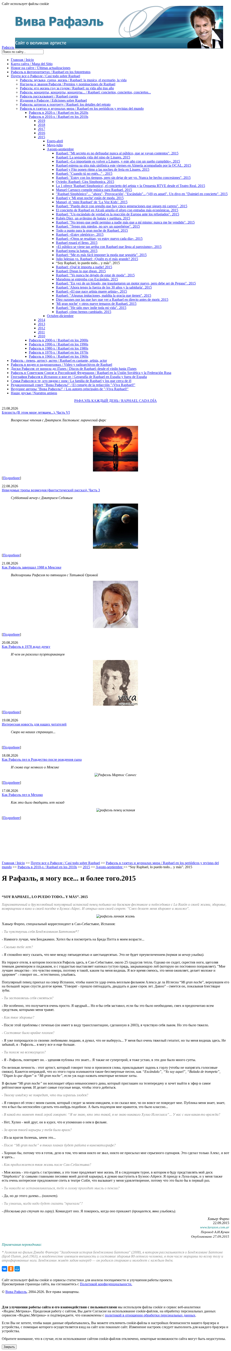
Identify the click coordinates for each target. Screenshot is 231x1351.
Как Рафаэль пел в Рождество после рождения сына (42, 759)
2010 (41, 336)
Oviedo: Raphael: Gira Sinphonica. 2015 (85, 182)
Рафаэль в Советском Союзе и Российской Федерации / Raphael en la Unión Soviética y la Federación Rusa (91, 373)
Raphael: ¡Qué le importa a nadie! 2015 (84, 267)
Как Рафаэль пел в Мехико (22, 795)
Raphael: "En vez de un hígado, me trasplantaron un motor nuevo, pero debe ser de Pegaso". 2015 (126, 283)
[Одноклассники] (11, 1269)
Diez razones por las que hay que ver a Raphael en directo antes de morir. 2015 (112, 299)
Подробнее (11, 478)
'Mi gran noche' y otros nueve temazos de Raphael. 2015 (96, 304)
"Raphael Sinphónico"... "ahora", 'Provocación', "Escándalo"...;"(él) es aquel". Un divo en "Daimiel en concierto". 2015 (142, 194)
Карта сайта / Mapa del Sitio (32, 64)
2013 (41, 324)
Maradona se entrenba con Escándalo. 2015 (87, 279)
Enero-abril (55, 141)
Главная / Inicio (22, 60)
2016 (41, 133)
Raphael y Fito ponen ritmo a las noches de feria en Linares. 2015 (102, 169)
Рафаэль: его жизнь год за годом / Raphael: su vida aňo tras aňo (67, 88)
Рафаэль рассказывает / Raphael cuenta (49, 96)
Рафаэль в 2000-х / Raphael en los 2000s (58, 340)
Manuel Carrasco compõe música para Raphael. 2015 (94, 190)
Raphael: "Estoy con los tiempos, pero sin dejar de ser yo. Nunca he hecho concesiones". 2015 (123, 178)
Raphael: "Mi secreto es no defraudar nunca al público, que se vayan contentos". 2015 (117, 153)
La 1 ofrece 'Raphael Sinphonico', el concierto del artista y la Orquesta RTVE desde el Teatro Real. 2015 (130, 186)
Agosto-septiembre (60, 149)
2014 (41, 320)
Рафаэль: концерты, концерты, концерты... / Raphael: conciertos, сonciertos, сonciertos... (85, 92)
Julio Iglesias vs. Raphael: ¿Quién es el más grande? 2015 (97, 259)
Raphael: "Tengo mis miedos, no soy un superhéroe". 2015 (98, 226)
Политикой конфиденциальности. (106, 1284)
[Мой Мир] (17, 1269)
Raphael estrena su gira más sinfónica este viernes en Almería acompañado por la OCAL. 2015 (123, 165)
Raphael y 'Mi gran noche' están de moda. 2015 (90, 198)
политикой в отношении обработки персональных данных (150, 1315)
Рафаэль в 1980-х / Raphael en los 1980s (58, 348)
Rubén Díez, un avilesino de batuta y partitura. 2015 (93, 218)
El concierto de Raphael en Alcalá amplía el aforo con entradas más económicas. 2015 (117, 210)
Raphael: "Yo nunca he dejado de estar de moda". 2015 (95, 275)
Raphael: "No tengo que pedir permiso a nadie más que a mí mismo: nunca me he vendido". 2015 (125, 222)
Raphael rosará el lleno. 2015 (76, 243)
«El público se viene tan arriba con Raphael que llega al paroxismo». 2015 (109, 247)
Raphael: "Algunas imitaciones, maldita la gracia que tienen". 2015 (103, 295)
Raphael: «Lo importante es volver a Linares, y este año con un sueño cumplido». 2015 (118, 161)
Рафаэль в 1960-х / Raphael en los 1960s (58, 356)
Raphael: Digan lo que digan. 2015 (81, 271)
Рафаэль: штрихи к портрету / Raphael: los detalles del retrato (65, 104)
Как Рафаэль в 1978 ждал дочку (26, 647)
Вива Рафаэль (16, 1292)
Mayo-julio (55, 145)
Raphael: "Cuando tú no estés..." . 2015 (84, 173)
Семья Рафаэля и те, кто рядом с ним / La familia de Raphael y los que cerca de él (71, 381)
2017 (41, 129)
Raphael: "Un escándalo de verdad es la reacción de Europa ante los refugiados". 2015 (117, 214)
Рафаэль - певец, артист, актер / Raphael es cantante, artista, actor (59, 360)
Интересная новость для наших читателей (34, 724)
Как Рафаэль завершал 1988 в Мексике (31, 567)
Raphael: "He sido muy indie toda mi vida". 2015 (91, 308)
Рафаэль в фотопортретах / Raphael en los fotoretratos (50, 72)
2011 (41, 332)
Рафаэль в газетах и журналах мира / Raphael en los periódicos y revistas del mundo (82, 108)
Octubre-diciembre (60, 316)
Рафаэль (8, 47)
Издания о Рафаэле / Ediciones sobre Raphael (53, 100)
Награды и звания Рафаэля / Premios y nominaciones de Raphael (67, 84)
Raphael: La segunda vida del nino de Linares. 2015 (93, 157)
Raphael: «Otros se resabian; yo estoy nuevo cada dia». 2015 (99, 238)
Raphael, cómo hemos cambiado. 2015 (83, 312)
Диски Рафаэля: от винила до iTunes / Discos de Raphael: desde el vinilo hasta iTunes (73, 369)
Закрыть (9, 1347)
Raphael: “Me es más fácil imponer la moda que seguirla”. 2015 (101, 255)
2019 (41, 121)
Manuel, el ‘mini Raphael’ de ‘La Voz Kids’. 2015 (91, 202)
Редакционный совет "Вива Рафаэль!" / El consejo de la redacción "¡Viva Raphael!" (73, 385)
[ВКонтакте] (4, 1269)
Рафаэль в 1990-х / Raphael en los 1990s (58, 344)
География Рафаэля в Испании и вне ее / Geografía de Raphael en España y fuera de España (79, 377)
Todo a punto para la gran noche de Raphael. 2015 (92, 230)
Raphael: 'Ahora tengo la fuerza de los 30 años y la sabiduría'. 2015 (104, 287)
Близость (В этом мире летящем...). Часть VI (36, 412)
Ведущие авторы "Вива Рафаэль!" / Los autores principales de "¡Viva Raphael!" (70, 389)
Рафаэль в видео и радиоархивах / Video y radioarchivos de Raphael (61, 364)
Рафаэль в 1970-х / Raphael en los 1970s (58, 352)
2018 (41, 125)
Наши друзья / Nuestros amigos (34, 393)
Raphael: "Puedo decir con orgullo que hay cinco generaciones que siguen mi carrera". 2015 (121, 206)
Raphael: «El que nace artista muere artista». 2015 (91, 291)
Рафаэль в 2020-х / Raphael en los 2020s (58, 112)
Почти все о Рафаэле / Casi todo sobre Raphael (45, 76)
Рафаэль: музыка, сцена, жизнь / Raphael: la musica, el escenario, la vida (73, 80)
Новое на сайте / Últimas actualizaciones (40, 68)
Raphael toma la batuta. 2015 (76, 251)
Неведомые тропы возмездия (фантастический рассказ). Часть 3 (51, 490)
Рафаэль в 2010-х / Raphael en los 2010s (58, 117)
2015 (41, 137)
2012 (41, 328)
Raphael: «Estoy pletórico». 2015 (80, 234)
